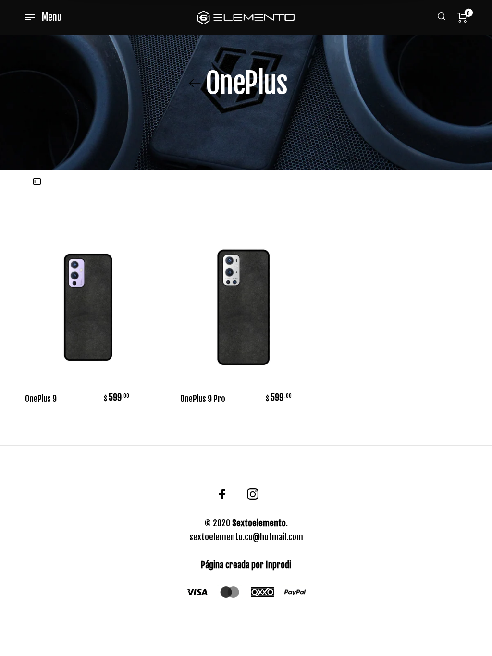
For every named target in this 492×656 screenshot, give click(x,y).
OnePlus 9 (41, 398)
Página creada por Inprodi (246, 564)
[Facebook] (222, 494)
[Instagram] (252, 494)
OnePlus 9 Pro (202, 398)
